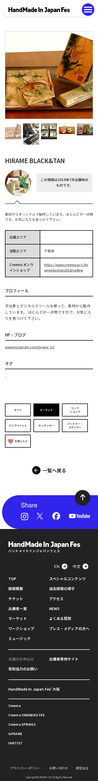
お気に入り (21, 441)
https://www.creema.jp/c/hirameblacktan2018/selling (66, 267)
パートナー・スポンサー (75, 425)
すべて (18, 410)
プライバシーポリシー (25, 768)
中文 (76, 566)
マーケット (46, 410)
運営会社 (82, 768)
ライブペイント (18, 425)
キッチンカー (46, 425)
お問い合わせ (58, 768)
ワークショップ (75, 410)
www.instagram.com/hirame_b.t (29, 347)
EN (57, 566)
